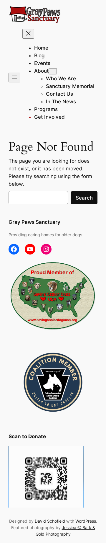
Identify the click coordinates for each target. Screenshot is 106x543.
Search (84, 198)
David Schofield (50, 521)
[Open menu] (14, 77)
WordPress (85, 521)
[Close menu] (28, 34)
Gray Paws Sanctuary (34, 222)
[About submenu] (53, 71)
